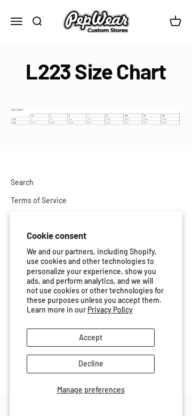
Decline (90, 363)
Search (22, 182)
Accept (90, 337)
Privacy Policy (110, 309)
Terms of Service (39, 200)
